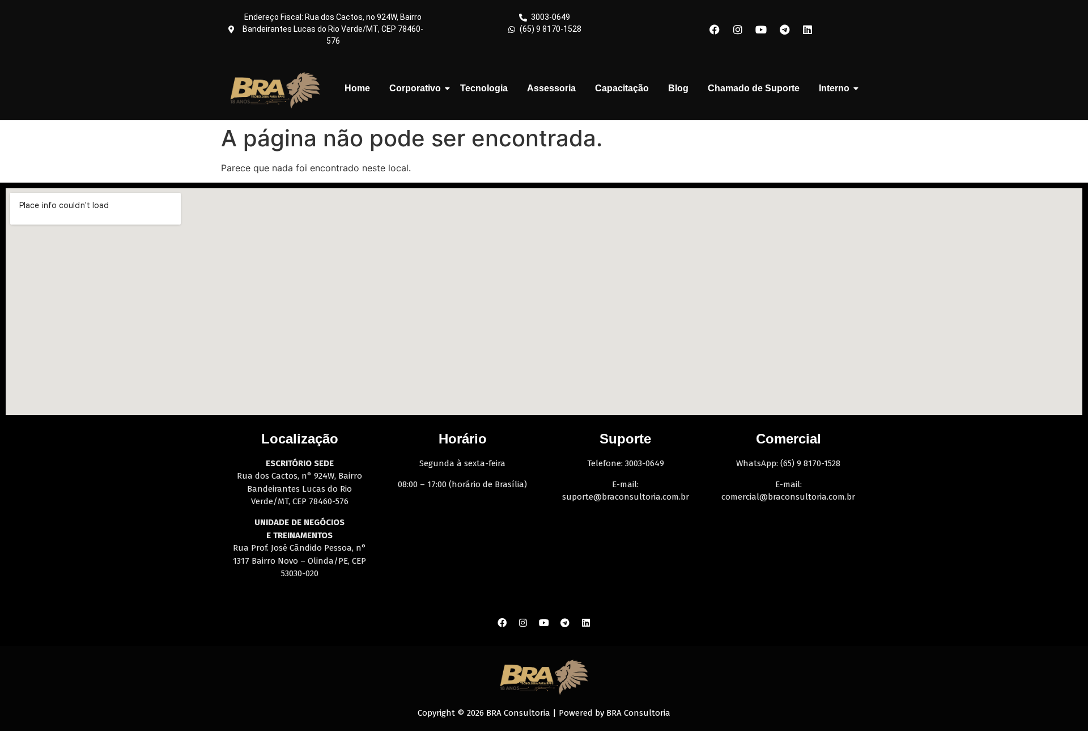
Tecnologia (484, 88)
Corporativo (415, 88)
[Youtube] (761, 29)
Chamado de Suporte (754, 88)
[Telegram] (784, 29)
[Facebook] (714, 29)
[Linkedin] (807, 29)
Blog (678, 88)
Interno (834, 88)
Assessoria (551, 88)
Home (357, 88)
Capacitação (622, 88)
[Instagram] (738, 29)
